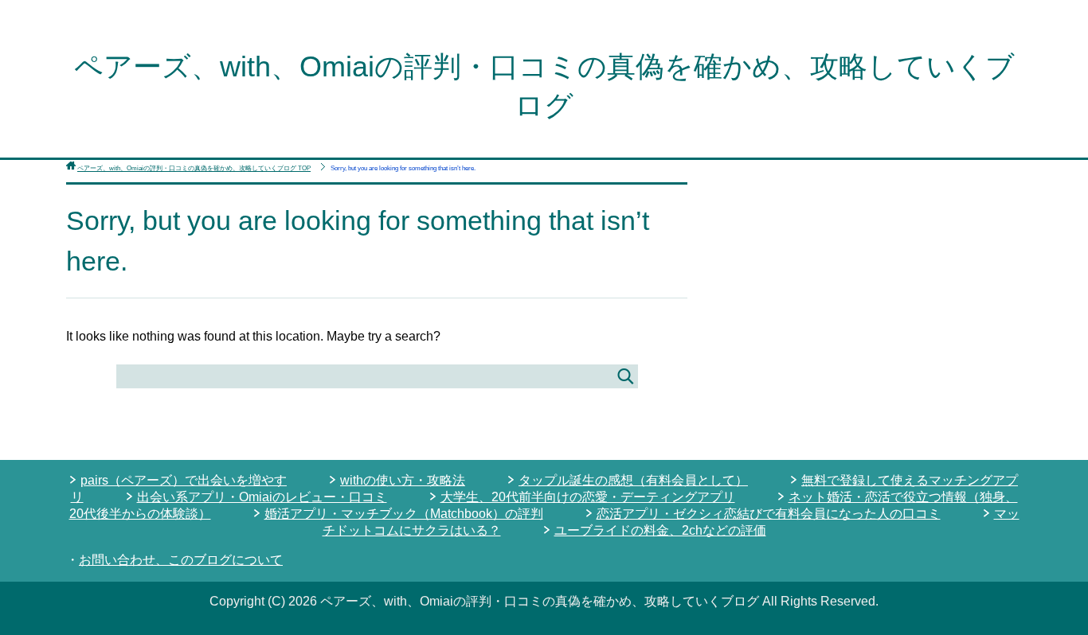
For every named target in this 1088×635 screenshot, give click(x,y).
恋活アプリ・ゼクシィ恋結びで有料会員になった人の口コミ (769, 513)
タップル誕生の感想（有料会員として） (633, 480)
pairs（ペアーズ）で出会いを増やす (183, 480)
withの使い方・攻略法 (402, 480)
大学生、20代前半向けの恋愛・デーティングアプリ (587, 497)
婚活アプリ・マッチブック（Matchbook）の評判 (403, 513)
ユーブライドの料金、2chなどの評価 (660, 530)
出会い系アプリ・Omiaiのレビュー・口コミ (262, 497)
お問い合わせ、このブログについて (181, 560)
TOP (194, 168)
